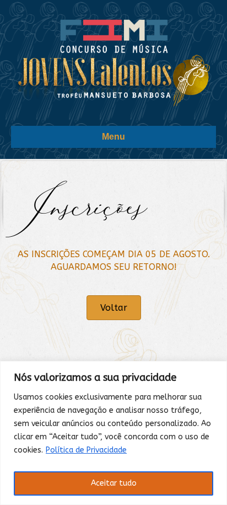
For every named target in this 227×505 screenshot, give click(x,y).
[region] (113, 433)
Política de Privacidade (86, 450)
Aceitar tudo (114, 483)
